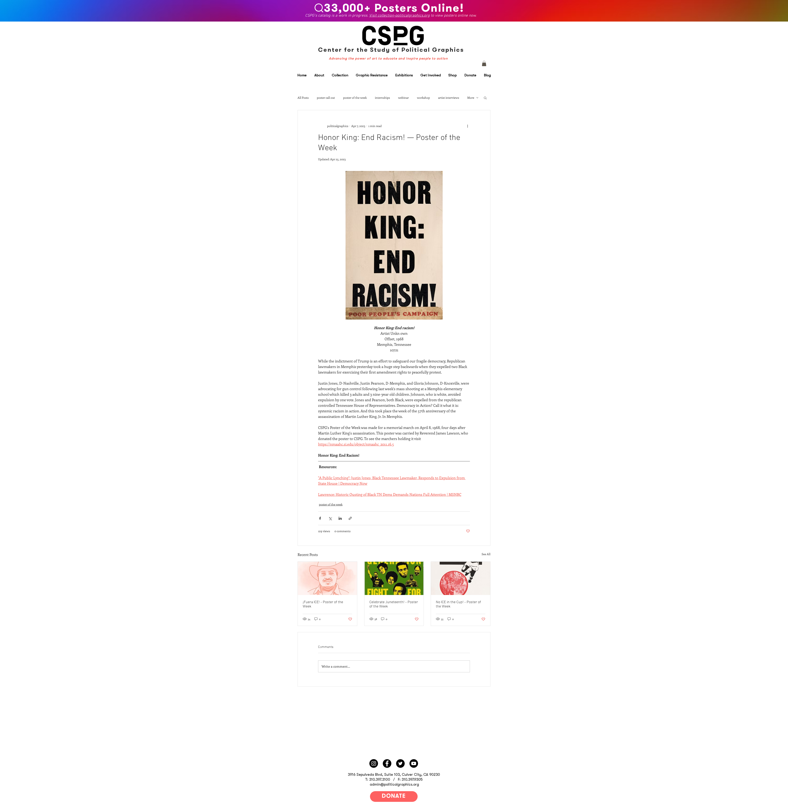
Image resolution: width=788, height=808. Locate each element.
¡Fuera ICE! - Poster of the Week (323, 604)
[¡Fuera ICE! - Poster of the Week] (327, 578)
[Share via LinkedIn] (340, 518)
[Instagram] (373, 763)
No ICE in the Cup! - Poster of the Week (458, 604)
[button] (484, 63)
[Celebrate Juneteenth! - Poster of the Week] (394, 578)
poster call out (326, 98)
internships (382, 98)
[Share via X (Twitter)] (330, 518)
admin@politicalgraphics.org (394, 784)
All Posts (303, 98)
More (470, 98)
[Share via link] (350, 518)
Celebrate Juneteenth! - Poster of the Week (393, 604)
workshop (423, 98)
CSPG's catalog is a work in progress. (337, 16)
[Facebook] (387, 763)
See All (486, 554)
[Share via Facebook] (320, 518)
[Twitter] (400, 763)
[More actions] (467, 125)
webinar (403, 98)
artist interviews (448, 98)
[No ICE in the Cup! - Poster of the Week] (460, 578)
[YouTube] (413, 763)
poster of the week (355, 98)
